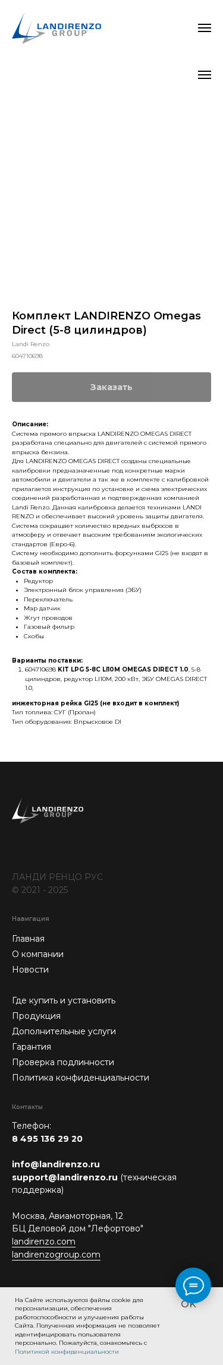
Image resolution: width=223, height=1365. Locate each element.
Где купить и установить (63, 1000)
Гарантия (31, 1046)
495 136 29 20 (51, 1138)
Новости (30, 969)
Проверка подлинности (63, 1062)
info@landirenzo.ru (56, 1164)
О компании (38, 954)
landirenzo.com (44, 1241)
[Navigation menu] (204, 28)
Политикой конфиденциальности (67, 1352)
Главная (28, 938)
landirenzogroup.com (56, 1254)
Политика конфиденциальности (80, 1077)
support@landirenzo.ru (65, 1177)
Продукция (36, 1016)
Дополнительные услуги (64, 1031)
